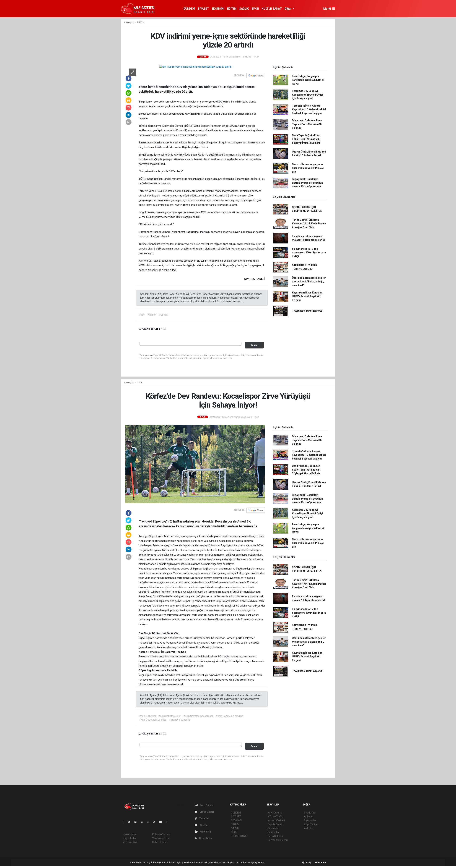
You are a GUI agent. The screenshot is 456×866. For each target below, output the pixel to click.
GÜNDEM (189, 8)
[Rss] (155, 822)
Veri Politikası (130, 842)
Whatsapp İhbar (161, 838)
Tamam (321, 862)
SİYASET (203, 8)
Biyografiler (310, 820)
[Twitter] (130, 822)
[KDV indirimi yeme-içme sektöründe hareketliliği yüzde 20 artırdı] (195, 66)
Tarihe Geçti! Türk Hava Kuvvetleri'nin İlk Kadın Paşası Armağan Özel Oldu (309, 223)
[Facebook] (124, 822)
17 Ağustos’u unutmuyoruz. (307, 310)
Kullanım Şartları (161, 834)
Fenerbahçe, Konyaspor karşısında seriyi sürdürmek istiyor (308, 80)
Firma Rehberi (275, 836)
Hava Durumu (275, 812)
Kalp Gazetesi (237, 679)
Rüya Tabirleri (311, 824)
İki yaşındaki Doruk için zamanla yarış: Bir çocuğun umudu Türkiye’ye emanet (307, 183)
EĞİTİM (232, 8)
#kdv (142, 314)
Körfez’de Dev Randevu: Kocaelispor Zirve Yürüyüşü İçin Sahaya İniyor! (307, 95)
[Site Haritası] (162, 822)
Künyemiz (205, 831)
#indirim (151, 314)
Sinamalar (273, 828)
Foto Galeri (206, 805)
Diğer (288, 8)
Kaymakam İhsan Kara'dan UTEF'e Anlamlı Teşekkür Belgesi (307, 296)
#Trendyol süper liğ (179, 719)
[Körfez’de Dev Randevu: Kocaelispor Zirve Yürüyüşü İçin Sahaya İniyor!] (195, 464)
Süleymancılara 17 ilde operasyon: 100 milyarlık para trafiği (309, 252)
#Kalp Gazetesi (147, 716)
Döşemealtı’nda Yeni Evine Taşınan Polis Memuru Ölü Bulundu (307, 124)
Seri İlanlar (273, 832)
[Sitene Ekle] (168, 822)
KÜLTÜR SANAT (272, 8)
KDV (220, 101)
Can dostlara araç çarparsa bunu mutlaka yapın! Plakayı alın (308, 168)
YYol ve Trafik (275, 816)
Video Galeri (206, 811)
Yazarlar (204, 818)
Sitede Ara (310, 812)
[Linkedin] (149, 822)
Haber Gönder (159, 842)
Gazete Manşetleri (278, 840)
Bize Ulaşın (205, 838)
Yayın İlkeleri (129, 838)
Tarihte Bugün (275, 824)
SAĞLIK (244, 8)
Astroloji (308, 828)
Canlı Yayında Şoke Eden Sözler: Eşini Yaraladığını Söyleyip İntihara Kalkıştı (306, 139)
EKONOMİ (218, 8)
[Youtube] (143, 822)
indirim (179, 244)
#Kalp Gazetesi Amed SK (229, 716)
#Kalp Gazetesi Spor (169, 716)
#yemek (163, 314)
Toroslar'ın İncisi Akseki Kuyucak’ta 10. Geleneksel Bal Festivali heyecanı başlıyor (309, 109)
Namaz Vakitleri (276, 820)
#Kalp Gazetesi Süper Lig (152, 719)
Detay (307, 862)
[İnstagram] (136, 822)
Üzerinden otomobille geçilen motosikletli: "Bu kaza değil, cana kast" (309, 281)
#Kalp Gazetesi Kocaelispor (198, 716)
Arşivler (204, 825)
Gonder (254, 345)
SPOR (255, 8)
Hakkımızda (129, 834)
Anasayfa (129, 22)
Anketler (308, 816)
